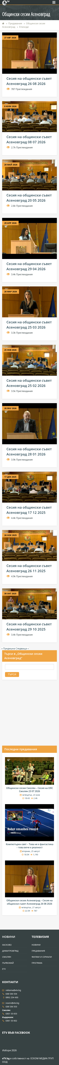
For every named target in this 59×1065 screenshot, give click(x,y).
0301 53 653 (11, 1013)
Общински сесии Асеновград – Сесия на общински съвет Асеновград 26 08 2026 (29, 902)
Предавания (15, 23)
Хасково (7, 944)
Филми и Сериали (42, 956)
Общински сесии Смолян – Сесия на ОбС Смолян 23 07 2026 (29, 789)
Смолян (6, 956)
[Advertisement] (29, 715)
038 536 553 (11, 1006)
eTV (4, 969)
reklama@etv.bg (13, 990)
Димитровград (10, 950)
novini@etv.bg (12, 1003)
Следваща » (22, 648)
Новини (8, 937)
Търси (12, 674)
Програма (37, 963)
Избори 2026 (9, 1050)
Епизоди (24, 26)
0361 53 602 (11, 1020)
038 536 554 (11, 993)
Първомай (8, 963)
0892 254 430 (12, 997)
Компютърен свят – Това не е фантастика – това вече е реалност (29, 846)
